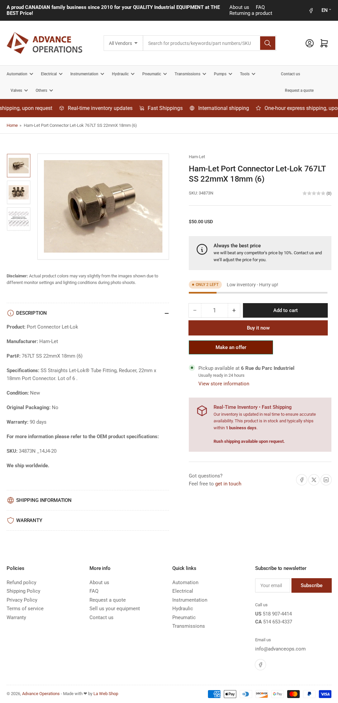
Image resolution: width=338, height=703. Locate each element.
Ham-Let (197, 156)
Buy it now (258, 328)
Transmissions (187, 74)
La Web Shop (105, 693)
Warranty (16, 617)
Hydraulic (120, 74)
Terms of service (25, 609)
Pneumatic (151, 74)
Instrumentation (84, 74)
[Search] (267, 43)
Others (41, 90)
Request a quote (299, 90)
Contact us (290, 74)
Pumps (220, 74)
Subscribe (311, 585)
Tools (245, 74)
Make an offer (231, 349)
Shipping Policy (23, 591)
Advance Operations (41, 693)
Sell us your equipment (114, 609)
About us (239, 7)
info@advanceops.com (280, 649)
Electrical (49, 74)
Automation (17, 74)
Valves (16, 90)
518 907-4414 (277, 614)
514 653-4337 (277, 622)
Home (12, 125)
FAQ (260, 7)
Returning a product (250, 13)
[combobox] (209, 43)
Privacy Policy (22, 600)
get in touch (228, 484)
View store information (223, 384)
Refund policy (21, 582)
